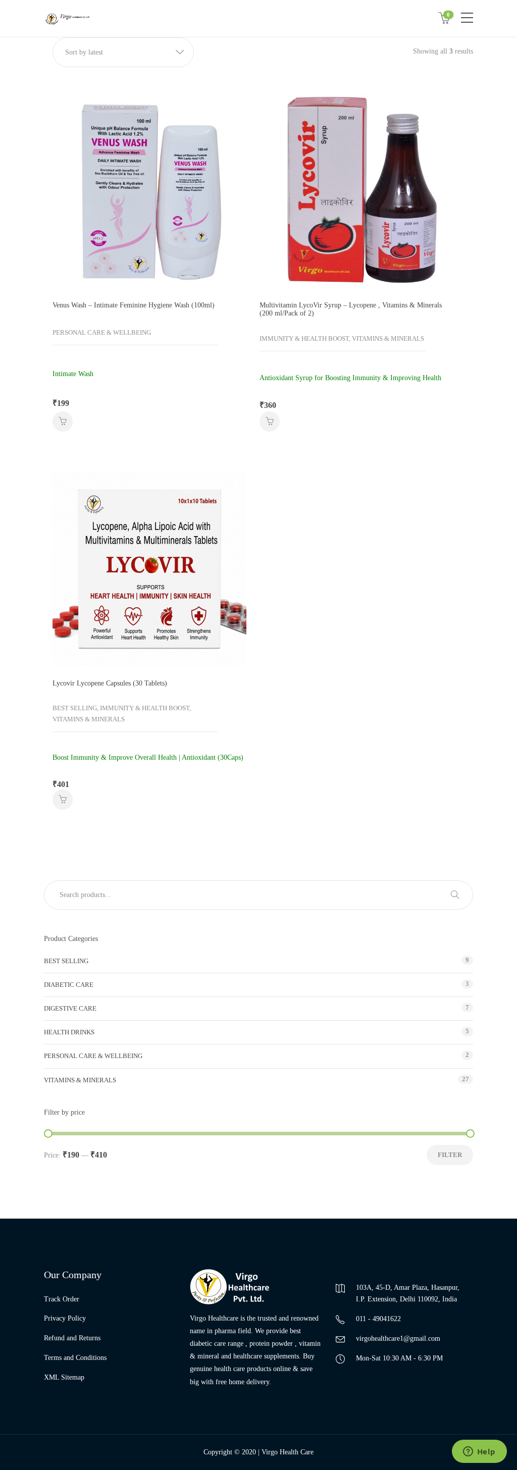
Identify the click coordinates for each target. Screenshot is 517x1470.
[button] (123, 52)
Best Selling (66, 961)
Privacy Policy (65, 1318)
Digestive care (70, 1008)
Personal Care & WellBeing (93, 1056)
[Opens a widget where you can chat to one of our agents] (479, 1452)
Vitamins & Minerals (80, 1080)
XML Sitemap (64, 1377)
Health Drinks (69, 1032)
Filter (450, 1155)
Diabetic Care (68, 984)
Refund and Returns (72, 1338)
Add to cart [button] (63, 421)
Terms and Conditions (75, 1357)
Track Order (61, 1299)
